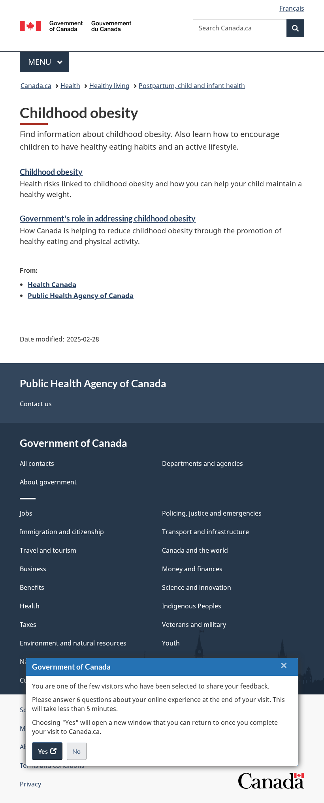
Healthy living (109, 85)
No (79, 753)
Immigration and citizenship (62, 531)
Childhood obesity (51, 171)
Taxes (28, 624)
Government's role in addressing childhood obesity (108, 218)
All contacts (37, 463)
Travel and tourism (48, 550)
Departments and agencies (202, 463)
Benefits (32, 587)
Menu (40, 61)
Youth (171, 643)
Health (70, 85)
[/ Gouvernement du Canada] (76, 25)
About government (48, 482)
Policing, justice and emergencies (212, 513)
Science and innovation (196, 587)
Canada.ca (36, 85)
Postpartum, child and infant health (192, 85)
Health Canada (52, 284)
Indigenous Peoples (191, 606)
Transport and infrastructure (205, 531)
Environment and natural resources (73, 643)
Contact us (36, 404)
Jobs (26, 513)
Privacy (30, 784)
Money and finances (192, 569)
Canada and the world (195, 550)
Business (33, 569)
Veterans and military (194, 624)
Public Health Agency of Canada (81, 295)
